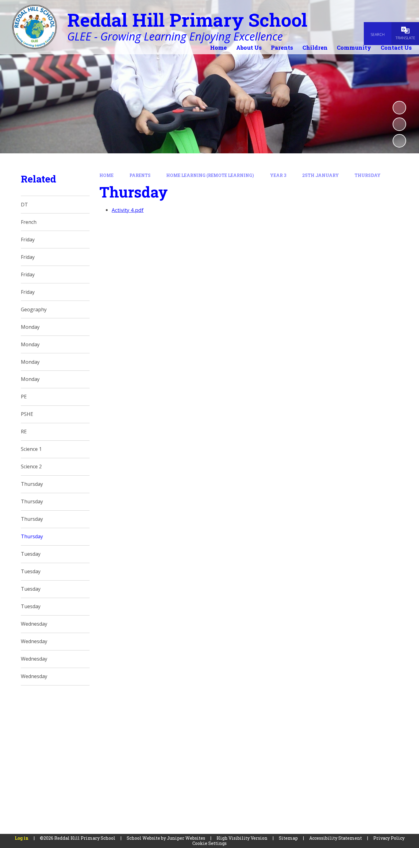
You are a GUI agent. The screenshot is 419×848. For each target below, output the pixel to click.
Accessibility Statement (335, 838)
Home (106, 175)
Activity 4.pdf (128, 209)
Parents (140, 175)
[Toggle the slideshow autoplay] (399, 107)
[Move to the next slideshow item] (399, 141)
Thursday (368, 175)
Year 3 (278, 175)
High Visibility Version (242, 838)
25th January (320, 175)
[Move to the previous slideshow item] (399, 124)
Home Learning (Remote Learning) (210, 175)
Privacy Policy (389, 838)
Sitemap (288, 838)
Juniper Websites (186, 838)
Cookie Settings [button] (209, 843)
